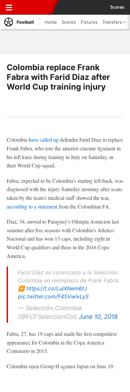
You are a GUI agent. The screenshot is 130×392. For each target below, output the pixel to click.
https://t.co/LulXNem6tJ (56, 288)
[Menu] (9, 7)
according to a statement (32, 206)
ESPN (35, 7)
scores (117, 7)
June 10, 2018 (98, 316)
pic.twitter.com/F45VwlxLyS (53, 296)
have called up (44, 139)
